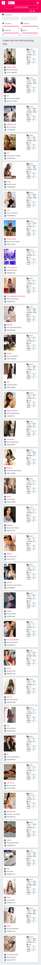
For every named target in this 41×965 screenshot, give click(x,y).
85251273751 (11, 559)
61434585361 (11, 130)
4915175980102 (12, 72)
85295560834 (11, 731)
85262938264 (11, 759)
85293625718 (11, 817)
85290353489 (11, 702)
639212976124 (11, 359)
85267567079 (11, 960)
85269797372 (11, 530)
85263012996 (11, 158)
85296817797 (11, 874)
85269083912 (11, 301)
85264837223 (11, 273)
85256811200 (11, 674)
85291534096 (11, 502)
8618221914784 (12, 101)
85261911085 (11, 244)
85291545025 (11, 387)
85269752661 (11, 616)
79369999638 (11, 187)
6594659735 (11, 416)
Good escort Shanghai (21, 7)
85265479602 (11, 445)
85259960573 (11, 645)
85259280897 (11, 588)
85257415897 (11, 788)
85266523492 (11, 330)
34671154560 (11, 473)
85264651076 (11, 845)
